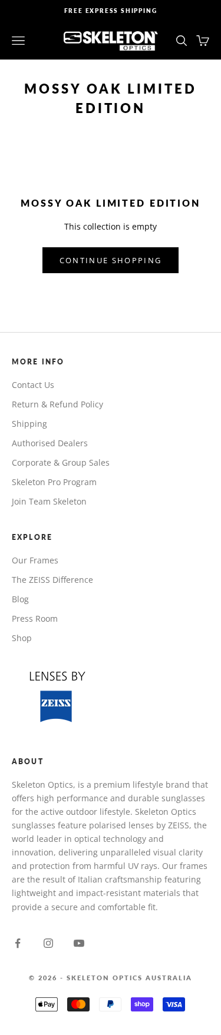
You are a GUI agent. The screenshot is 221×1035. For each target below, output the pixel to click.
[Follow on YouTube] (79, 943)
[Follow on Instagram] (48, 943)
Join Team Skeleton (49, 501)
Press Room (35, 618)
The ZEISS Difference (52, 579)
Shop (22, 637)
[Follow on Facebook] (18, 943)
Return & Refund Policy (57, 404)
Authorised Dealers (50, 443)
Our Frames (35, 560)
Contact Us (33, 384)
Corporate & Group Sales (61, 462)
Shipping (29, 423)
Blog (20, 599)
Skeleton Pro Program (54, 481)
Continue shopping (111, 260)
